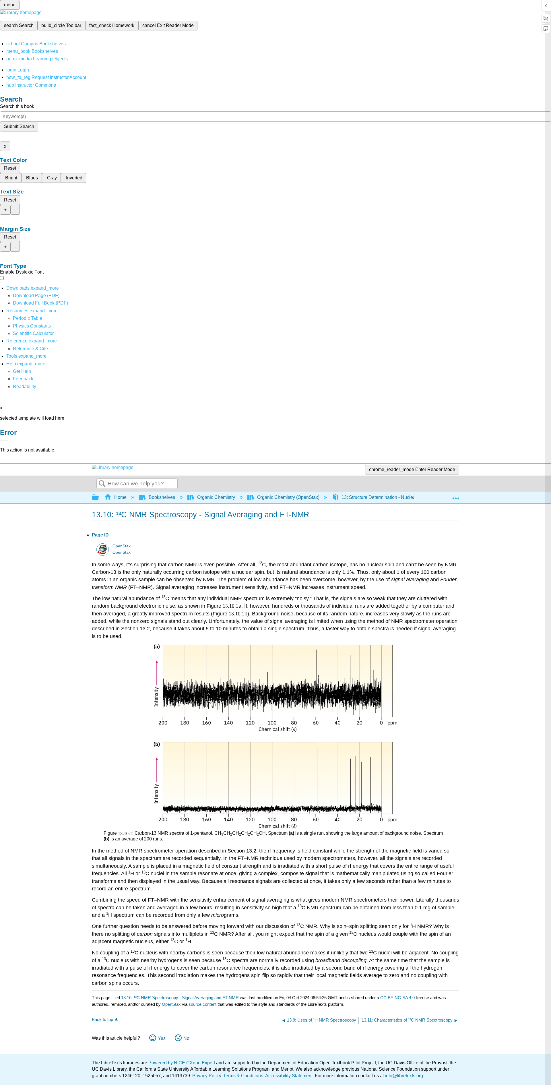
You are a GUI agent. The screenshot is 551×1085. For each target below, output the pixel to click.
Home (120, 497)
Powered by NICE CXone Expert (182, 1062)
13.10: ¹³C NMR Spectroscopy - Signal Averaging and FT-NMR (180, 997)
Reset (10, 168)
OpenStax (121, 546)
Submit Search (19, 126)
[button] (23, 378)
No (186, 1038)
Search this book (17, 106)
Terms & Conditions (243, 1075)
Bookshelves (162, 497)
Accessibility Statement (289, 1075)
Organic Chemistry (216, 497)
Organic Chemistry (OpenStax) (288, 497)
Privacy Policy (206, 1075)
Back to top (102, 1019)
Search (102, 484)
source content (202, 1004)
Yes (162, 1038)
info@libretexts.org (403, 1075)
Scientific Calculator (33, 333)
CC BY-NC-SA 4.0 (397, 997)
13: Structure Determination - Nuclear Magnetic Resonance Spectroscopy (416, 497)
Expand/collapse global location (455, 495)
